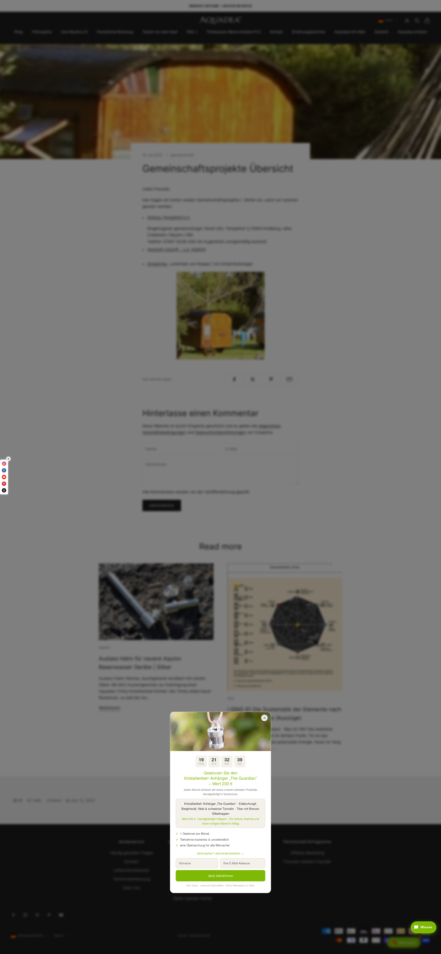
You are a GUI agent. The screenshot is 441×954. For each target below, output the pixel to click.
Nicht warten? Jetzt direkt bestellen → (220, 853)
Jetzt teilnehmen (220, 875)
